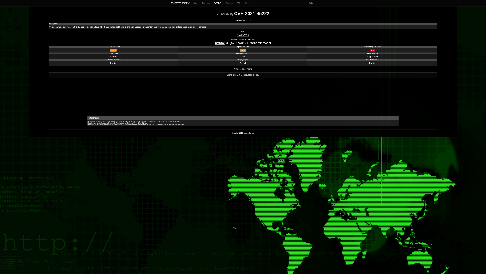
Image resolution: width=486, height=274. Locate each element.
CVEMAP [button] (217, 3)
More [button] (247, 3)
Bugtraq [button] (205, 3)
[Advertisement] (243, 98)
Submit (312, 3)
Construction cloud (249, 75)
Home (196, 3)
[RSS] (258, 75)
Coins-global (232, 75)
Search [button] (229, 3)
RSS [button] (238, 3)
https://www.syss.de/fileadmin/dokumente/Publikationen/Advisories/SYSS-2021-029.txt (117, 123)
